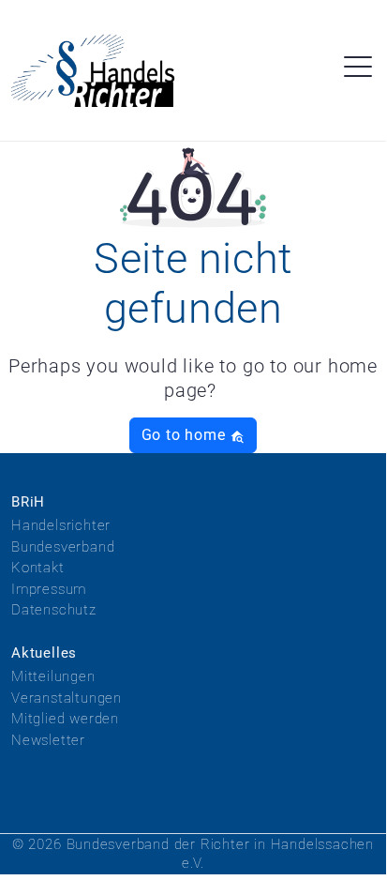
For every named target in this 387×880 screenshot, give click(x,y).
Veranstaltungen (66, 698)
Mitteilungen (53, 676)
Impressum (48, 589)
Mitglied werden (65, 718)
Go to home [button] (186, 435)
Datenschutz (54, 609)
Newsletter (48, 740)
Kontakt (38, 567)
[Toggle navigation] (358, 70)
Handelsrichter (61, 525)
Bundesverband (62, 547)
